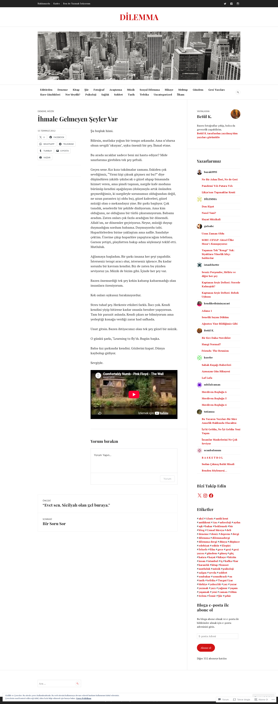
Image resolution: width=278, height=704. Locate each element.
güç (231, 553)
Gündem (198, 89)
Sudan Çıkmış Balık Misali (218, 464)
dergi (235, 534)
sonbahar (204, 576)
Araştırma (115, 89)
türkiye (203, 584)
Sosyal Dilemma (150, 89)
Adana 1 (207, 311)
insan (202, 561)
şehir (228, 596)
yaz (225, 584)
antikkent (204, 522)
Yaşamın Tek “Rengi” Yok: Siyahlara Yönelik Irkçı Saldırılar (218, 254)
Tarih (131, 94)
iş (221, 561)
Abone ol (206, 648)
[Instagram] (238, 3)
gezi (228, 549)
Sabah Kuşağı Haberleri (216, 365)
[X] (199, 495)
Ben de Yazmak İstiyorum (76, 3)
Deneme (62, 89)
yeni (214, 592)
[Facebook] (211, 495)
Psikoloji (90, 94)
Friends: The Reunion (215, 350)
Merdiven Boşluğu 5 (214, 398)
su (230, 576)
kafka (228, 561)
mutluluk (204, 569)
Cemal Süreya (215, 530)
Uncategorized (163, 94)
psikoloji (228, 569)
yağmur (222, 588)
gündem (212, 553)
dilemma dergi (208, 541)
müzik (216, 569)
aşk (201, 526)
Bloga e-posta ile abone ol (213, 607)
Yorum (167, 478)
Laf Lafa (207, 378)
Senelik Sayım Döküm (215, 317)
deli (228, 530)
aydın (236, 522)
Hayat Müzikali (211, 219)
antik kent (222, 518)
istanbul (213, 561)
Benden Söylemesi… (214, 470)
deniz (214, 534)
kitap (215, 565)
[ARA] (238, 92)
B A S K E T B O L (212, 457)
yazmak (203, 588)
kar (236, 561)
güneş (223, 553)
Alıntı (209, 518)
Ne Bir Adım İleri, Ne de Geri (220, 179)
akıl (201, 518)
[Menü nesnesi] (225, 3)
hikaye (222, 557)
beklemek (221, 526)
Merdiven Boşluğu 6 (214, 392)
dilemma (204, 538)
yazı (213, 588)
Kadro (56, 3)
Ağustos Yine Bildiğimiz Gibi (220, 323)
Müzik (131, 89)
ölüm (233, 592)
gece (220, 549)
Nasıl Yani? (209, 213)
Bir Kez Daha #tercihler (216, 338)
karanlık (204, 565)
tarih (202, 580)
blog (201, 530)
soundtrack (220, 576)
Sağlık (105, 94)
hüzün (232, 557)
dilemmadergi (221, 538)
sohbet (223, 572)
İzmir (212, 596)
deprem (225, 534)
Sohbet (118, 94)
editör (215, 545)
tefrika (211, 580)
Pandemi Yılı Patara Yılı (217, 186)
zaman (223, 592)
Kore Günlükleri (50, 94)
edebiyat (204, 545)
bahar (208, 526)
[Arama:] (59, 683)
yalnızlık (215, 584)
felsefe (203, 549)
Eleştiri (226, 545)
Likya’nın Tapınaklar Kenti (218, 192)
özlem (203, 596)
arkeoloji (225, 522)
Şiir (86, 89)
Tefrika (144, 94)
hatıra (202, 557)
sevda (212, 572)
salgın (203, 572)
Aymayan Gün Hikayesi (216, 371)
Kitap (76, 89)
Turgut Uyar (225, 580)
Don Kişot (208, 206)
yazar (233, 584)
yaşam (234, 588)
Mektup (183, 89)
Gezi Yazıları (216, 89)
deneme (204, 534)
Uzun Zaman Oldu (213, 233)
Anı (215, 522)
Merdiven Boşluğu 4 (214, 405)
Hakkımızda (44, 3)
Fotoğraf (99, 89)
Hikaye (169, 89)
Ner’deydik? (72, 94)
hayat (212, 557)
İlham (180, 94)
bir (231, 526)
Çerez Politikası (83, 698)
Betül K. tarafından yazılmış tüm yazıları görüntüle (217, 135)
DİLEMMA (139, 17)
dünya (223, 541)
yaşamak (204, 592)
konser (224, 565)
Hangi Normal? (211, 344)
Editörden (46, 89)
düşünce (234, 541)
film (212, 549)
